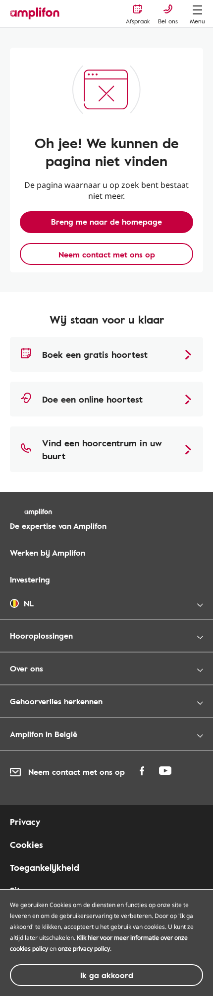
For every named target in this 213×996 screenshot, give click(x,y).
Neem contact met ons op (106, 254)
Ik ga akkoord (106, 975)
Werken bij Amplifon (47, 553)
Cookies (26, 844)
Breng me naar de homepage (106, 222)
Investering (30, 579)
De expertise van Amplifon (58, 526)
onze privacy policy (84, 948)
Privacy (25, 821)
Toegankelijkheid (44, 867)
